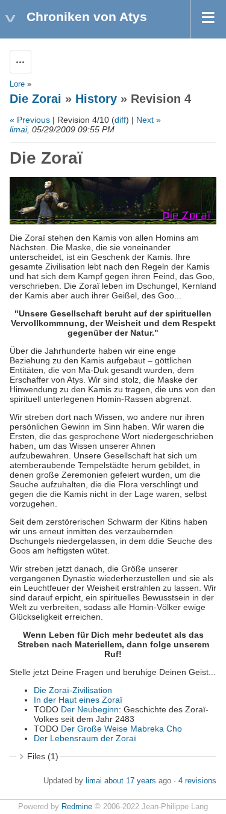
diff (120, 120)
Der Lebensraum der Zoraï (85, 738)
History (96, 98)
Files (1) (42, 756)
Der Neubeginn (90, 709)
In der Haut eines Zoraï (78, 700)
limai (18, 129)
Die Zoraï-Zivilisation (73, 690)
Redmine (76, 807)
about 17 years (130, 781)
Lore (17, 84)
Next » (148, 120)
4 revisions (197, 781)
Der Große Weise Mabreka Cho (121, 728)
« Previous (30, 120)
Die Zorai (35, 98)
